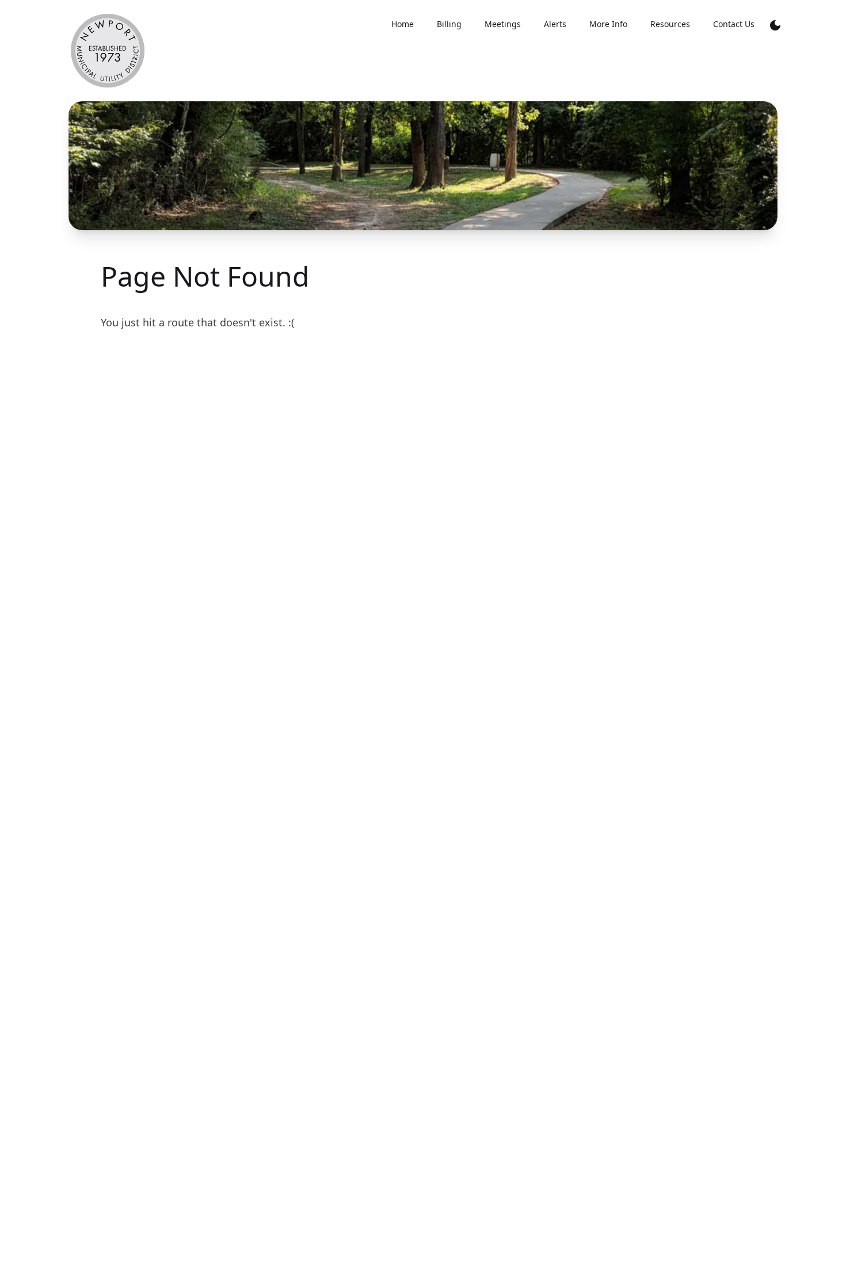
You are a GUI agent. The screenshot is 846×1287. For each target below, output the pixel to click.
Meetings (503, 23)
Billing (449, 23)
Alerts (555, 23)
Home (402, 23)
